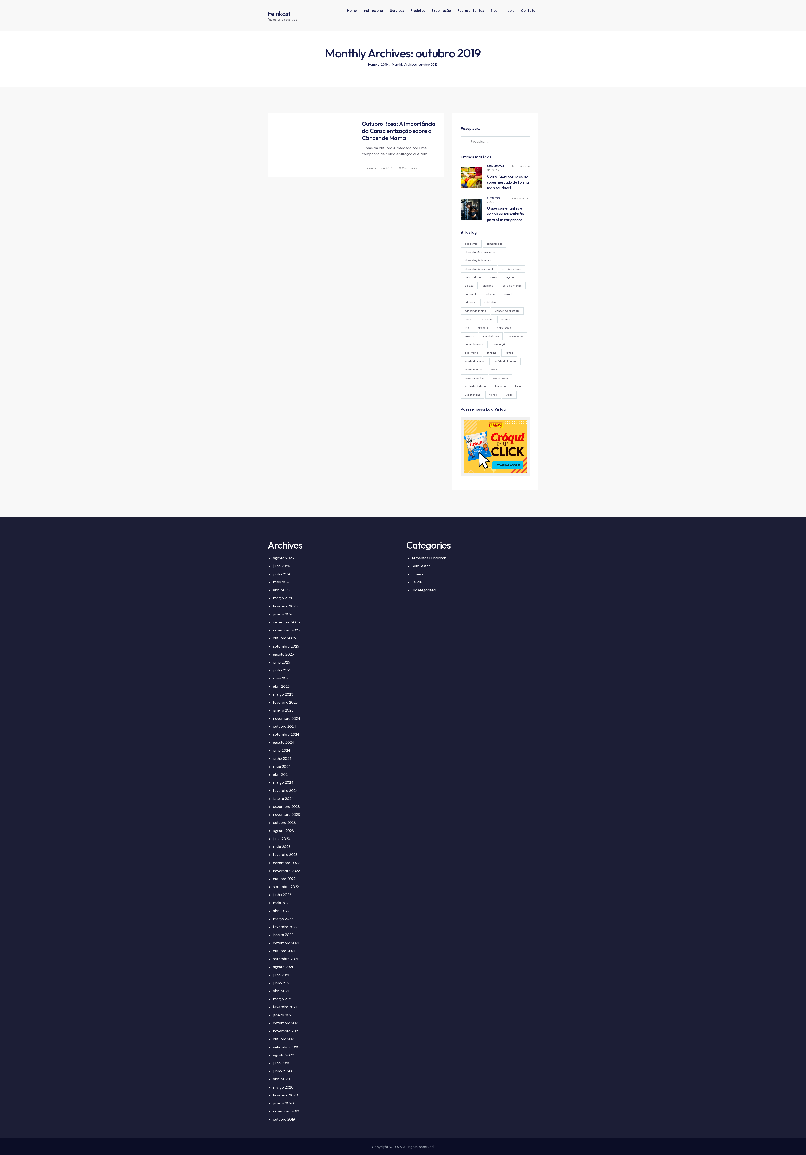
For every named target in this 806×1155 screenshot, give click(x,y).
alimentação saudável (479, 268)
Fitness (493, 198)
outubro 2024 (284, 726)
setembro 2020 (286, 1047)
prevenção (499, 344)
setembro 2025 (286, 646)
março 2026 (283, 598)
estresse (487, 319)
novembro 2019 (286, 1111)
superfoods (500, 377)
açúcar (510, 277)
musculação (515, 336)
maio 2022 (281, 903)
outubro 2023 (284, 822)
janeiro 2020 (283, 1103)
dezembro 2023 (286, 806)
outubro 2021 (284, 951)
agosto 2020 (283, 1055)
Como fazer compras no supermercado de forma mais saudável (508, 182)
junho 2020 (282, 1071)
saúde (509, 352)
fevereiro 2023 (285, 854)
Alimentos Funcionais (429, 558)
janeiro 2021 (282, 1015)
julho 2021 (281, 975)
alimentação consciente (480, 252)
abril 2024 (281, 774)
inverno (469, 336)
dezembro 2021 (286, 943)
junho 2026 (282, 574)
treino (518, 386)
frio (467, 327)
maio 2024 (282, 766)
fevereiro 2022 (285, 926)
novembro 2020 (286, 1031)
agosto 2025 (283, 654)
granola (483, 327)
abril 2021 (281, 991)
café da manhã (512, 285)
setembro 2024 (286, 734)
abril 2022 (281, 911)
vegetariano (472, 394)
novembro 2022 (286, 870)
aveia (493, 277)
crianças (470, 302)
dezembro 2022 (286, 862)
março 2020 (283, 1087)
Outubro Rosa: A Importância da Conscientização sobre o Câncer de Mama (399, 131)
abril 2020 (281, 1079)
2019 (384, 65)
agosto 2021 (283, 967)
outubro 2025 (284, 638)
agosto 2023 (283, 830)
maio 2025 (281, 678)
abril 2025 (281, 686)
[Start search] (535, 24)
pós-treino (471, 352)
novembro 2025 (286, 630)
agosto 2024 (283, 742)
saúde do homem (506, 361)
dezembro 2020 (286, 1023)
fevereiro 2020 (285, 1095)
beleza (469, 285)
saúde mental (473, 369)
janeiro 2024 (283, 798)
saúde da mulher (475, 361)
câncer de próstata (507, 310)
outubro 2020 (284, 1039)
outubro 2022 (284, 878)
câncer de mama (475, 310)
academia (471, 243)
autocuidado (473, 277)
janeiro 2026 (283, 614)
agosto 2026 (283, 558)
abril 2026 (281, 590)
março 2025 (283, 694)
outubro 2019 (284, 1119)
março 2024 (283, 782)
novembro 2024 (286, 718)
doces (468, 319)
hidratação (504, 327)
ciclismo (490, 294)
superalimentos (474, 377)
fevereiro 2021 (285, 1007)
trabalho (500, 386)
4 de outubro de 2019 (377, 168)
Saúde (417, 582)
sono (494, 369)
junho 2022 (282, 894)
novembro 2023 (286, 814)
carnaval (470, 294)
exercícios (507, 319)
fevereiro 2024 (285, 790)
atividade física (511, 268)
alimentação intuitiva (478, 260)
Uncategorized (424, 590)
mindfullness (491, 336)
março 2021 (282, 999)
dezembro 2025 (286, 622)
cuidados (490, 302)
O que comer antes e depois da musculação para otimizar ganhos (505, 214)
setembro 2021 (285, 959)
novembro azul (474, 344)
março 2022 (283, 918)
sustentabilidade (475, 386)
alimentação (494, 243)
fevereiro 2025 (285, 702)
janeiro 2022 (283, 934)
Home (372, 65)
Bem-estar (496, 166)
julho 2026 (281, 566)
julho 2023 (281, 838)
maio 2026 (281, 582)
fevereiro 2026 (285, 606)
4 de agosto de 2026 (507, 200)
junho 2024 (282, 758)
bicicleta (488, 285)
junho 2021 (281, 983)
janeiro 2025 (283, 710)
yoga (509, 394)
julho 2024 (281, 750)
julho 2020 (281, 1063)
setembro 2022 (286, 886)
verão (493, 394)
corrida (508, 294)
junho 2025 (282, 670)
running (491, 352)
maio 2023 (281, 846)
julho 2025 (281, 662)
